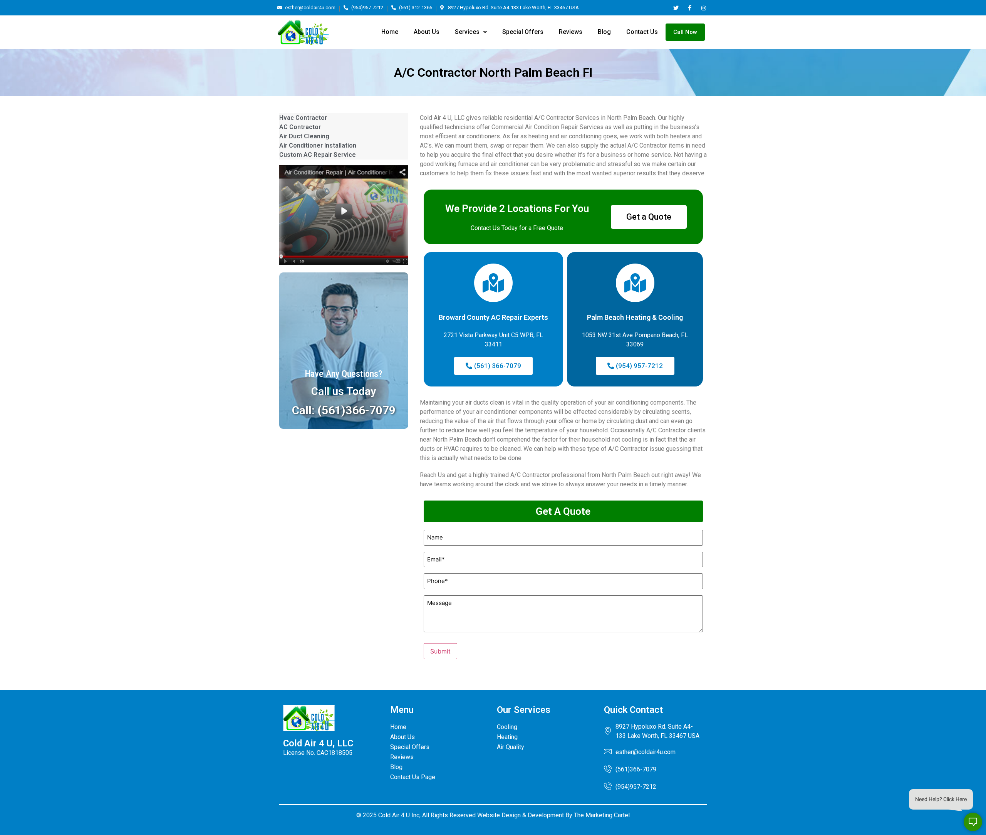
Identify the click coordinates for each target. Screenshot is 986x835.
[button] (471, 32)
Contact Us (642, 31)
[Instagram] (703, 7)
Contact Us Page (412, 777)
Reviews (570, 31)
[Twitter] (676, 7)
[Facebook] (689, 7)
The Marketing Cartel (602, 815)
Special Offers (522, 31)
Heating (507, 737)
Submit (440, 651)
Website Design (499, 815)
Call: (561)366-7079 (344, 410)
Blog (604, 31)
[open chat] (973, 822)
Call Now (685, 32)
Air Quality (510, 747)
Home (389, 31)
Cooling (507, 727)
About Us (426, 31)
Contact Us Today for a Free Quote (517, 228)
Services (467, 31)
